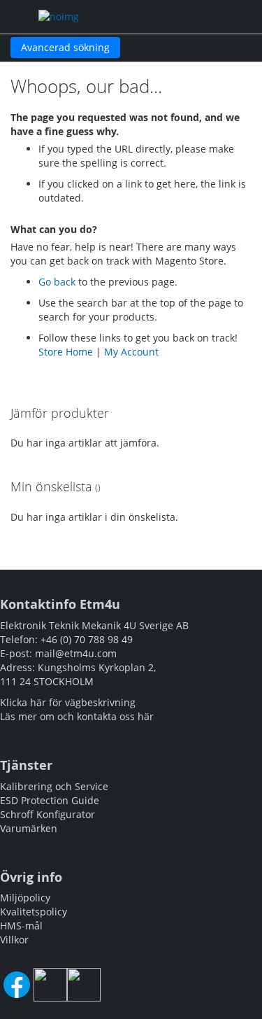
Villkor (14, 939)
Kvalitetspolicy (33, 911)
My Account (131, 351)
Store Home (65, 351)
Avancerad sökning (65, 47)
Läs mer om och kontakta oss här (77, 716)
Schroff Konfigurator (47, 814)
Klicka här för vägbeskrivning (68, 702)
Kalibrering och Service (54, 786)
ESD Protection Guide (49, 800)
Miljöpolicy (25, 897)
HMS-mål (21, 925)
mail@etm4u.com (76, 653)
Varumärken (28, 828)
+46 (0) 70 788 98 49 (87, 639)
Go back (56, 281)
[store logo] (98, 17)
